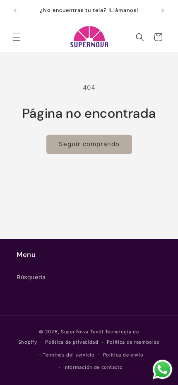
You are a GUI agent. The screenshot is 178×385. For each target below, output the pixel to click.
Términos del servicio (69, 355)
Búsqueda (31, 276)
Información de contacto (93, 367)
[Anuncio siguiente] (163, 11)
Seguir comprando (89, 144)
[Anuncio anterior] (15, 11)
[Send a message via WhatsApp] (162, 369)
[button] (16, 37)
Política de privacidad (71, 342)
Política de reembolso (133, 342)
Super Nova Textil (83, 332)
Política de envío (123, 355)
